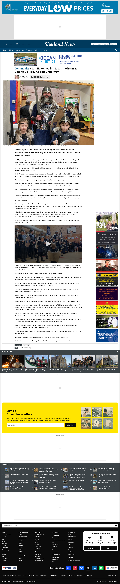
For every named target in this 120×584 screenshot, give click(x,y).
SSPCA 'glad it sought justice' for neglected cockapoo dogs (77, 469)
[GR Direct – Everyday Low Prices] (60, 7)
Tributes (37, 556)
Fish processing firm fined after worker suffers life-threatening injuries (19, 482)
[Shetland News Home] (60, 47)
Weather (37, 536)
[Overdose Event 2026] (107, 213)
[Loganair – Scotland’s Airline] (107, 266)
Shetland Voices (39, 558)
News (3, 532)
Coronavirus (5, 552)
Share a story (22, 575)
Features (38, 552)
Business (4, 543)
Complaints (63, 575)
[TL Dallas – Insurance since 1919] (107, 335)
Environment (22, 539)
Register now (92, 548)
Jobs (53, 550)
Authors (70, 552)
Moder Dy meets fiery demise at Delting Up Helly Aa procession (12, 370)
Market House (56, 544)
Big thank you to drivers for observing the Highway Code (106, 469)
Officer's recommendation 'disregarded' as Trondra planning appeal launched (76, 488)
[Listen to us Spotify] (101, 568)
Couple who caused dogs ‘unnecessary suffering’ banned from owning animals (48, 470)
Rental (53, 562)
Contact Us (5, 575)
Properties (55, 557)
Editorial (37, 548)
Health (20, 541)
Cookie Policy (54, 575)
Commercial (56, 536)
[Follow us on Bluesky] (81, 568)
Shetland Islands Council (58, 540)
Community (22, 68)
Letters (37, 542)
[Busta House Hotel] (107, 321)
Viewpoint (38, 546)
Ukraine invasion (39, 534)
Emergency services (24, 532)
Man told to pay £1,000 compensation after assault (57, 370)
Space (20, 558)
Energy (20, 534)
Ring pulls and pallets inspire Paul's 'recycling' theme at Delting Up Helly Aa (36, 370)
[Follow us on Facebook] (68, 568)
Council (4, 554)
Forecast (71, 542)
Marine (20, 547)
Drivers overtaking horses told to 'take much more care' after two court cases (48, 476)
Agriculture (5, 537)
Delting (21, 348)
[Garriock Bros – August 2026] (107, 307)
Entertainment (23, 536)
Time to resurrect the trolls (76, 481)
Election (4, 560)
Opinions (38, 540)
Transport (38, 532)
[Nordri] (107, 252)
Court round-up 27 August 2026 (19, 474)
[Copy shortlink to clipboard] (41, 77)
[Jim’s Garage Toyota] (107, 238)
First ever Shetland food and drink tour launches (106, 487)
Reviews (37, 544)
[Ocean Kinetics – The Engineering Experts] (48, 59)
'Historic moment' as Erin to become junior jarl (47, 481)
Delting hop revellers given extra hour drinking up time (82, 370)
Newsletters (71, 554)
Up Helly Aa (27, 348)
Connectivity (5, 550)
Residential (55, 559)
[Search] (116, 50)
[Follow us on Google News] (111, 568)
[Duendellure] (107, 293)
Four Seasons (56, 532)
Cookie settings (112, 575)
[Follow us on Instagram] (75, 568)
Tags (69, 550)
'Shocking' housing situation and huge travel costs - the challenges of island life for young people (77, 477)
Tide (69, 544)
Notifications (81, 575)
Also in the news (6, 535)
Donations (72, 575)
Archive (70, 547)
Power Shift (22, 556)
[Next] (117, 351)
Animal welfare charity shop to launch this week (107, 481)
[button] (48, 244)
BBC (53, 542)
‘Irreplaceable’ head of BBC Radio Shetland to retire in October (49, 487)
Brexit (3, 541)
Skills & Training (56, 554)
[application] (48, 244)
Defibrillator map (74, 561)
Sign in (114, 44)
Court (3, 556)
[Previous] (115, 351)
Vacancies (54, 552)
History (21, 543)
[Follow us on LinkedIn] (94, 568)
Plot (69, 534)
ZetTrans (54, 546)
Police (20, 551)
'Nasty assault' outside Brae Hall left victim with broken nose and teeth (106, 370)
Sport (20, 560)
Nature (20, 549)
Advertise (13, 575)
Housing (21, 545)
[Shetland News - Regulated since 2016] (9, 568)
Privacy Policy (43, 575)
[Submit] (116, 526)
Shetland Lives (39, 560)
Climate (4, 545)
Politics (21, 554)
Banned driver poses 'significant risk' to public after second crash (19, 469)
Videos (70, 557)
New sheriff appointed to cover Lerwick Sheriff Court (19, 487)
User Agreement (33, 575)
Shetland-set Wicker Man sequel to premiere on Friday (107, 475)
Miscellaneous (72, 536)
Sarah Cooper (23, 76)
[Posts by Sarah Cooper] (17, 77)
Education (4, 558)
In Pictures (38, 554)
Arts (3, 539)
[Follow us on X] (88, 568)
